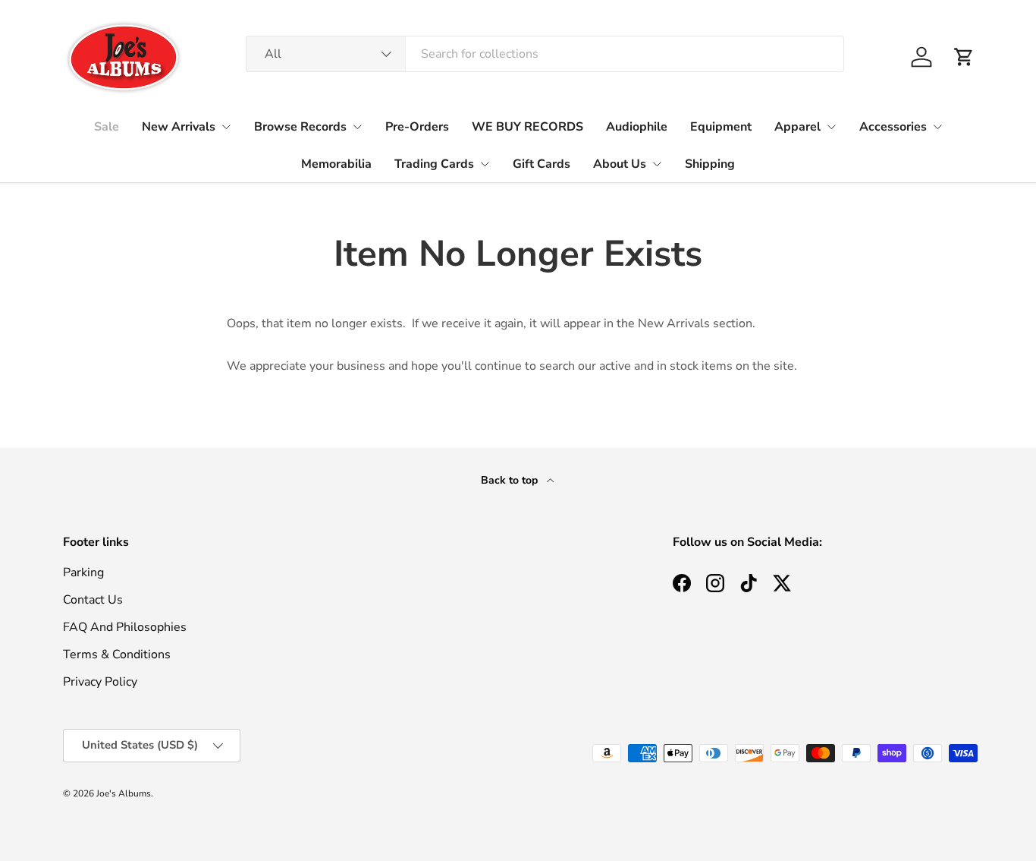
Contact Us (93, 599)
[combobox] (544, 53)
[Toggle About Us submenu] (657, 164)
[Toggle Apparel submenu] (831, 127)
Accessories (893, 126)
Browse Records (300, 126)
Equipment (721, 126)
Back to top (511, 480)
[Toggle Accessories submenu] (937, 127)
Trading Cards (434, 164)
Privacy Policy (100, 681)
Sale (106, 126)
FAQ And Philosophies (125, 627)
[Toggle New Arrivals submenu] (226, 127)
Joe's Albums (123, 793)
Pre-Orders (417, 126)
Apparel (797, 126)
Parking (83, 572)
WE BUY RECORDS (527, 126)
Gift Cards (541, 164)
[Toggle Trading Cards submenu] (485, 164)
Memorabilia (336, 164)
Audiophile (636, 126)
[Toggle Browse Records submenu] (357, 127)
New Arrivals (178, 126)
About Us (619, 164)
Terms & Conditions (117, 654)
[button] (964, 57)
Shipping (710, 164)
